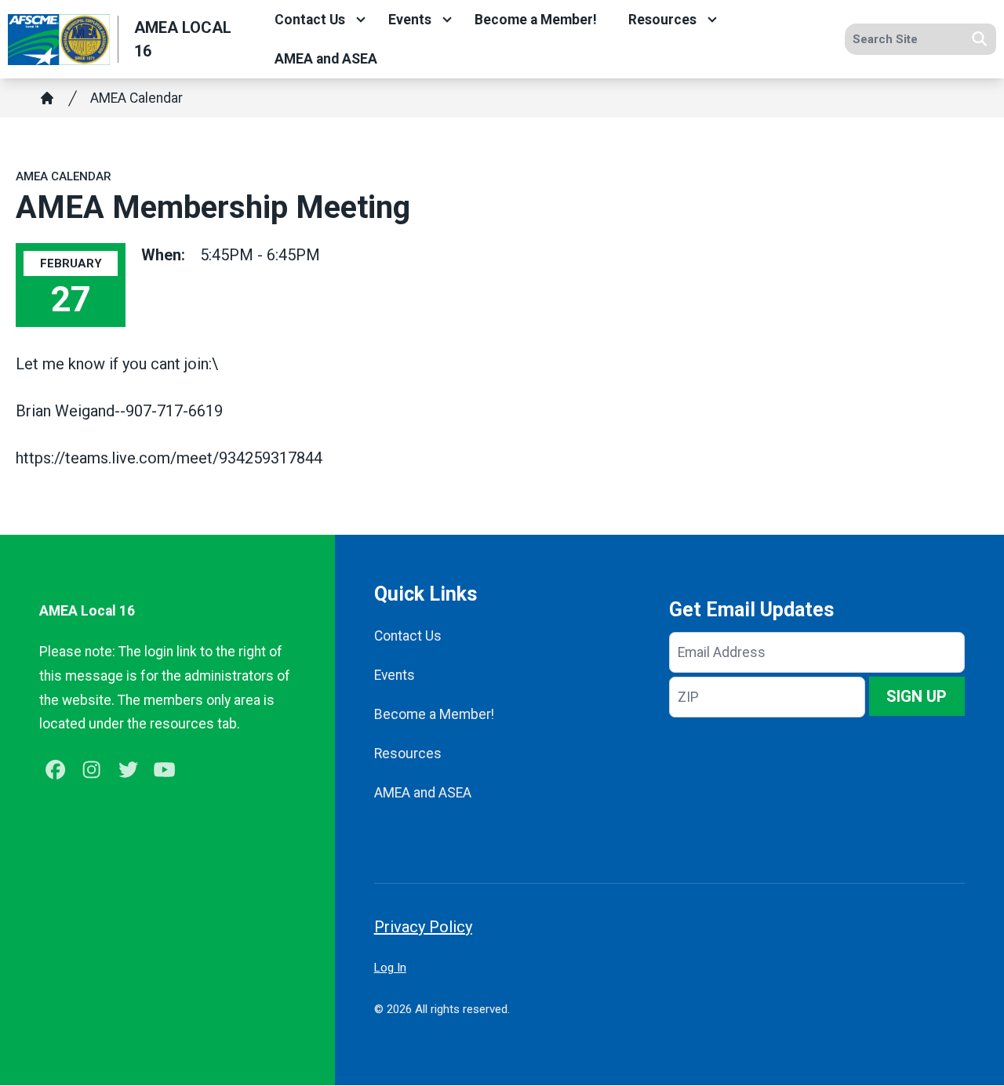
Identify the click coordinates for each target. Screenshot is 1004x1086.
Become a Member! (536, 19)
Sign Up (916, 696)
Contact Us (310, 19)
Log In (390, 968)
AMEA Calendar (136, 98)
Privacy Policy (423, 926)
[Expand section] (361, 19)
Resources (662, 19)
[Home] (47, 98)
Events (409, 19)
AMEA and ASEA (326, 59)
